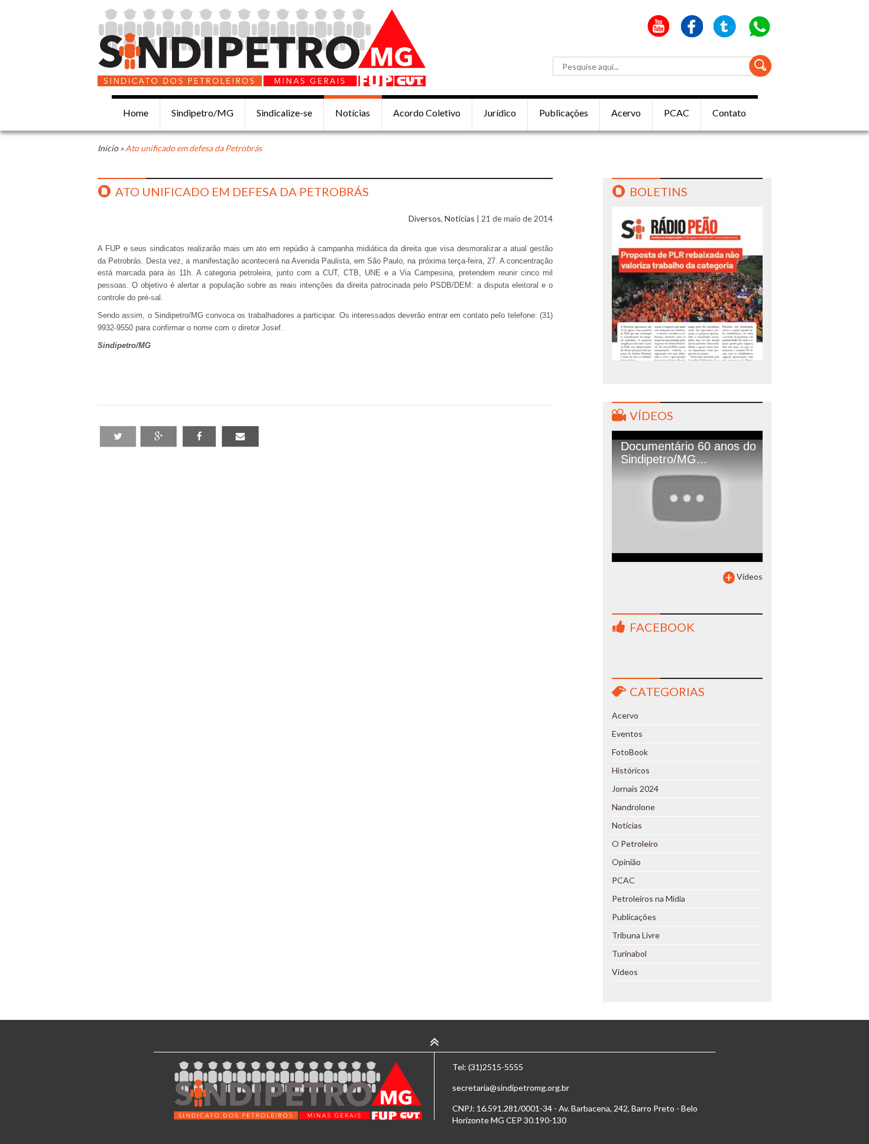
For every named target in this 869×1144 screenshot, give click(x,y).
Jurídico (500, 112)
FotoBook (630, 752)
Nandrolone (633, 807)
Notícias (352, 112)
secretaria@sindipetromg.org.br (510, 1088)
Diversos (424, 218)
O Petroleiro (635, 843)
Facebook (662, 627)
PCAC (676, 112)
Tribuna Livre (636, 935)
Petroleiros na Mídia (648, 898)
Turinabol (629, 953)
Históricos (631, 770)
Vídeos (651, 415)
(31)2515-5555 (495, 1067)
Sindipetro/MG (202, 112)
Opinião (626, 862)
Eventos (627, 734)
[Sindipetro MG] (262, 47)
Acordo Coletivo (427, 112)
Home (135, 112)
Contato (729, 112)
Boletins (659, 191)
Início (108, 148)
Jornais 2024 (635, 789)
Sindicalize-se (284, 112)
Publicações (563, 112)
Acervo (626, 112)
